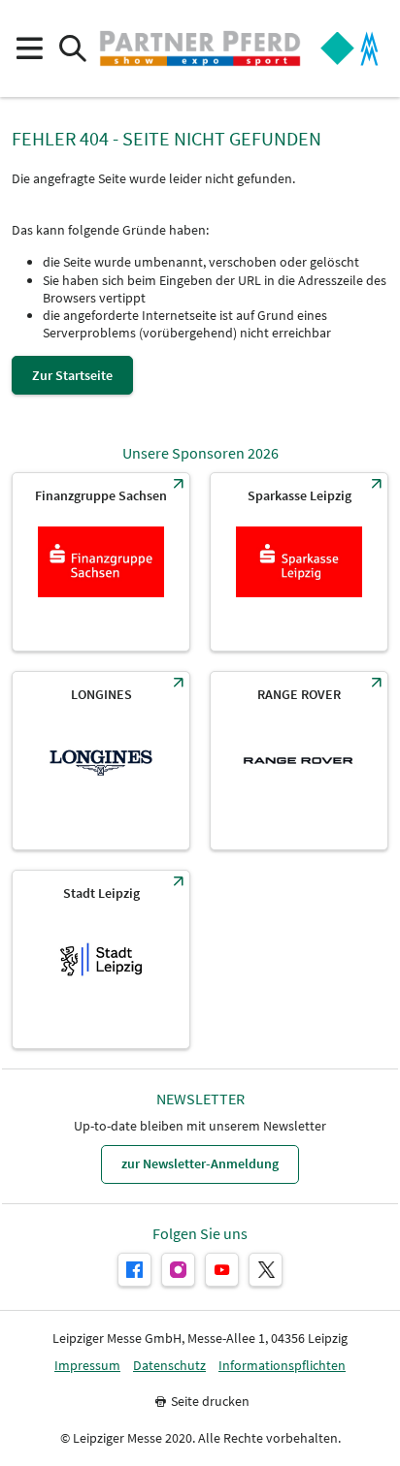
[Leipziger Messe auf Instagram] (178, 1270)
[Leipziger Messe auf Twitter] (266, 1270)
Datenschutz (169, 1365)
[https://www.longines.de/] (101, 760)
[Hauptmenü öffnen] (29, 49)
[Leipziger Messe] (349, 49)
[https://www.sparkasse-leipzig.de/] (299, 562)
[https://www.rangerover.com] (299, 760)
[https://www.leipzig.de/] (101, 959)
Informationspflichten (282, 1365)
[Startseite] (200, 48)
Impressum (87, 1365)
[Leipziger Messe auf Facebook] (134, 1270)
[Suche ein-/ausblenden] (72, 49)
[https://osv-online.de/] (101, 562)
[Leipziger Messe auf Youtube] (222, 1270)
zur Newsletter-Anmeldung (200, 1163)
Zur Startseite (72, 375)
